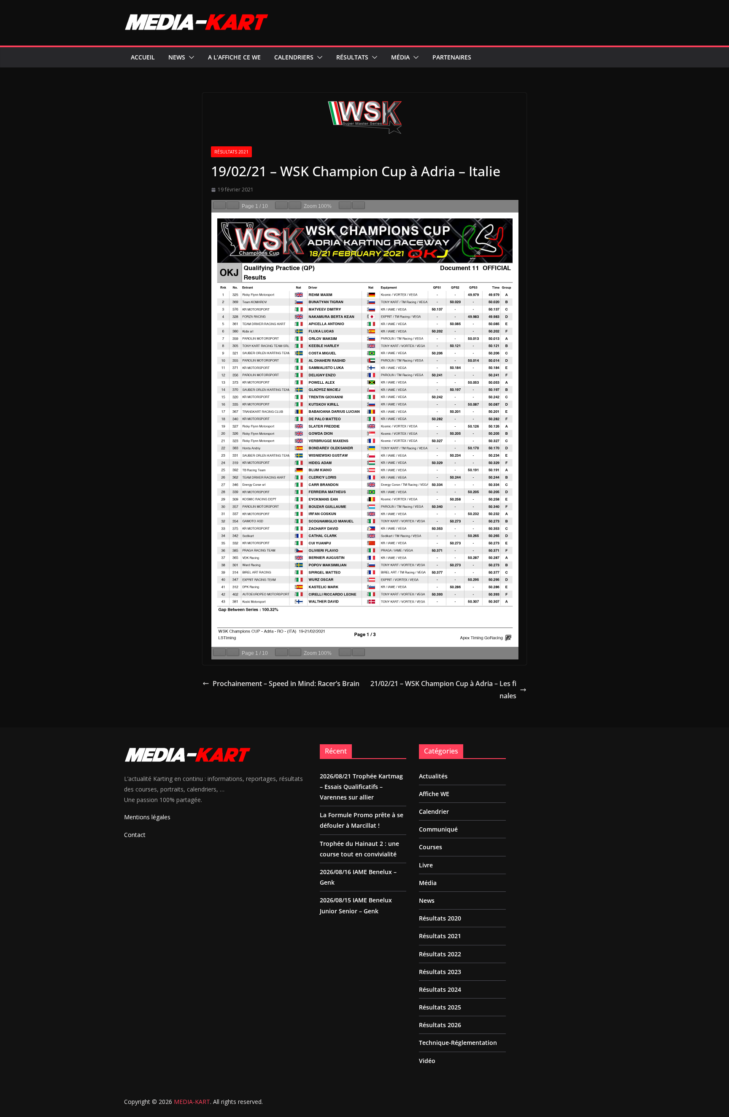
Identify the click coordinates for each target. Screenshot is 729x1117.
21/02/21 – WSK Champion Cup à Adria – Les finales (443, 689)
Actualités (433, 776)
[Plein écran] (358, 205)
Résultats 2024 (440, 989)
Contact (135, 835)
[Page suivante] (233, 205)
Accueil (143, 57)
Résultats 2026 (440, 1025)
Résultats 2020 (440, 918)
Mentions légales (147, 817)
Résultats (352, 57)
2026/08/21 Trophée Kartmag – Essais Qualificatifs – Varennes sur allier (361, 786)
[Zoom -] (281, 205)
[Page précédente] (219, 205)
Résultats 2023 (440, 972)
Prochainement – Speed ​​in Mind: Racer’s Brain (286, 683)
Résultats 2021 (231, 152)
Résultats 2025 (440, 1007)
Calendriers (293, 57)
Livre (426, 865)
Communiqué (438, 829)
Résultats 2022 (440, 954)
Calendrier (434, 811)
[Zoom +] (295, 205)
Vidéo (427, 1061)
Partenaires (451, 57)
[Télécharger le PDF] (345, 205)
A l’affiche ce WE (234, 57)
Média (400, 57)
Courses (430, 847)
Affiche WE (434, 794)
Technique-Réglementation (458, 1043)
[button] (189, 57)
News (176, 57)
